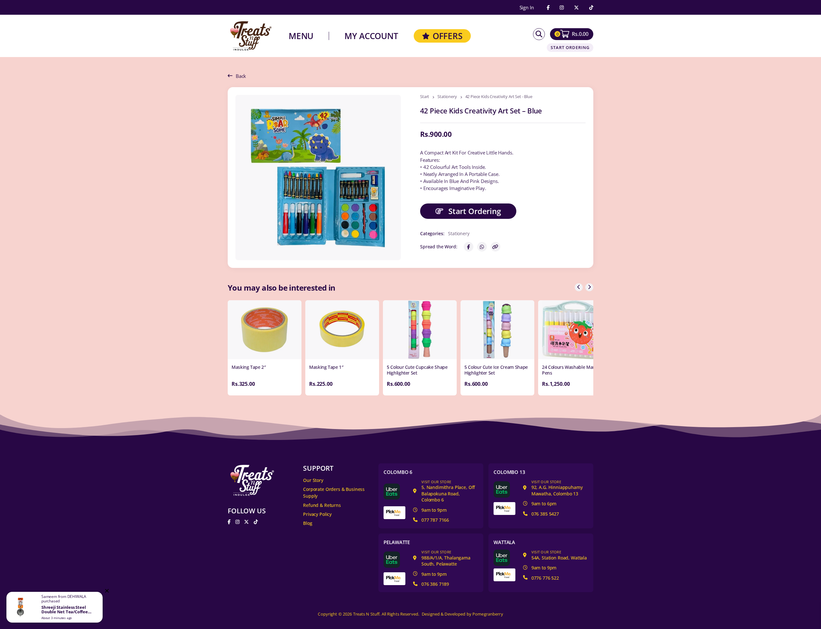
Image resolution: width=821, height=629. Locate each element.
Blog (307, 523)
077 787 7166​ (435, 520)
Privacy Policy (317, 514)
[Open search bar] (539, 34)
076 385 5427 (545, 514)
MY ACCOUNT (371, 36)
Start (424, 97)
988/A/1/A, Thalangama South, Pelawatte (445, 558)
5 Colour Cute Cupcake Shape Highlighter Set (417, 370)
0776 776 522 (545, 578)
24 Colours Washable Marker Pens (571, 370)
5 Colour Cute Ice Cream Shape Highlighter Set (496, 370)
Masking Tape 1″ (326, 367)
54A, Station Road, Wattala (559, 555)
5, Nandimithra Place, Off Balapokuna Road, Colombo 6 (448, 491)
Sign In (527, 7)
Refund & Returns (322, 505)
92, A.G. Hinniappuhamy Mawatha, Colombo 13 (557, 488)
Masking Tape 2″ (249, 367)
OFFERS (447, 36)
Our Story (313, 480)
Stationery (447, 97)
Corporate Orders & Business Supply (334, 492)
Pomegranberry (487, 614)
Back (241, 76)
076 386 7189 (435, 584)
